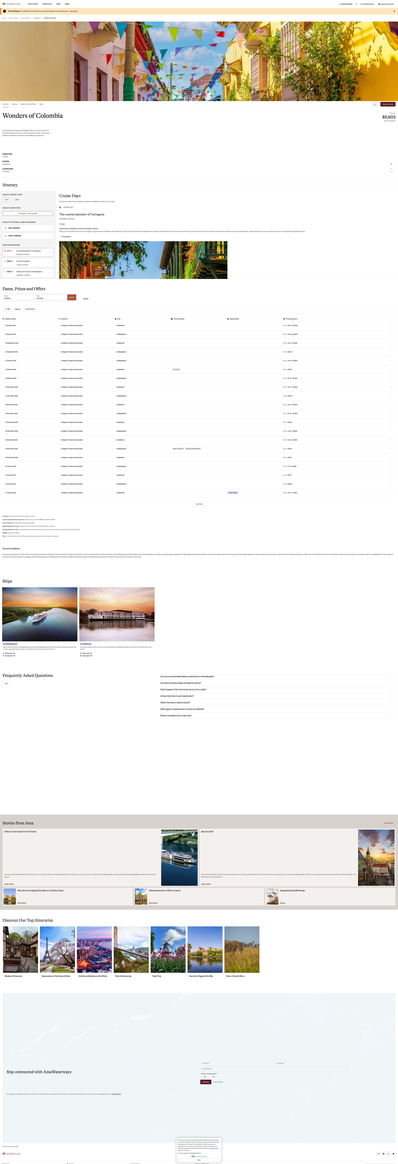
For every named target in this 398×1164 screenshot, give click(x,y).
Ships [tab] (41, 104)
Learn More (73, 11)
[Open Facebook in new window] (383, 1154)
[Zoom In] (391, 164)
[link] (67, 3)
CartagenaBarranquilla (28, 213)
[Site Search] (356, 4)
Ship (38, 296)
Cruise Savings (30, 309)
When (6, 296)
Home (3, 18)
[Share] (375, 104)
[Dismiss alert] (394, 11)
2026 (7, 200)
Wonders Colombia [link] (50, 18)
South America (25, 18)
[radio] (202, 1077)
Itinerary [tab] (14, 104)
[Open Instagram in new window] (378, 1154)
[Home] (13, 4)
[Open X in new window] (388, 1154)
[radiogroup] (274, 1077)
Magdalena (37, 18)
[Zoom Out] (391, 169)
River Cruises (13, 18)
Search (71, 297)
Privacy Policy (116, 1094)
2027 (17, 200)
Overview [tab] (5, 104)
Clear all (85, 298)
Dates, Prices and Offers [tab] (28, 104)
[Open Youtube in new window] (393, 1154)
